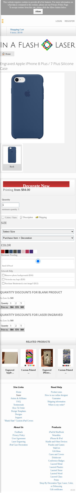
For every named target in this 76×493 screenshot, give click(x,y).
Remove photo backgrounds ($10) (19, 275)
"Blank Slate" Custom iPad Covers (18, 420)
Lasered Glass (56, 476)
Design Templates (18, 411)
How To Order (18, 408)
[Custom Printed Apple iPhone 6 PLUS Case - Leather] (65, 358)
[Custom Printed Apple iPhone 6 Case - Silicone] (28, 358)
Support (18, 417)
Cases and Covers (56, 454)
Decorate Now (36, 185)
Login (59, 21)
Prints (56, 480)
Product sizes (56, 392)
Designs (18, 414)
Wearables (56, 435)
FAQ (18, 401)
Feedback (19, 432)
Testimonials (18, 405)
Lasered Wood (56, 473)
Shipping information (56, 401)
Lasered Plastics (56, 467)
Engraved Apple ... (9, 371)
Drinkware (56, 457)
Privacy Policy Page (59, 5)
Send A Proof (7, 266)
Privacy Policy (19, 435)
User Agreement (18, 438)
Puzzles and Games (56, 445)
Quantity (6, 199)
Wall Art (56, 448)
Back (12, 166)
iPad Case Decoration (19, 445)
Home (8, 54)
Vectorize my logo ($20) (15, 279)
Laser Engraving (18, 441)
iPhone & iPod (56, 438)
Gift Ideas (56, 451)
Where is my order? (56, 405)
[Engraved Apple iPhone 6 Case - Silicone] (10, 358)
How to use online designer (56, 395)
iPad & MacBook (56, 432)
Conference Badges (56, 461)
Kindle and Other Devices (56, 441)
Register (70, 21)
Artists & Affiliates (19, 398)
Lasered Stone (56, 470)
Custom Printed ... (28, 371)
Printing (8, 189)
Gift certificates (56, 489)
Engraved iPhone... (47, 371)
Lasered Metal (56, 464)
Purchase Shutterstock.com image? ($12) (21, 283)
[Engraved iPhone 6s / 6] (47, 358)
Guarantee (56, 398)
